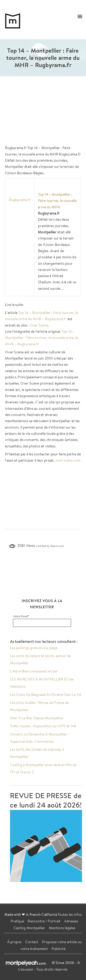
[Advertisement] (43, 113)
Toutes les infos (70, 914)
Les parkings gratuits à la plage (34, 647)
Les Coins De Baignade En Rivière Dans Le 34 (45, 694)
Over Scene (39, 325)
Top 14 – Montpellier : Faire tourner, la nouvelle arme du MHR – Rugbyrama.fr (42, 337)
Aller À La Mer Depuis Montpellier (36, 717)
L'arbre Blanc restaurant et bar (34, 671)
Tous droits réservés (52, 969)
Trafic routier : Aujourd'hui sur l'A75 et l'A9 (43, 725)
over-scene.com (68, 460)
